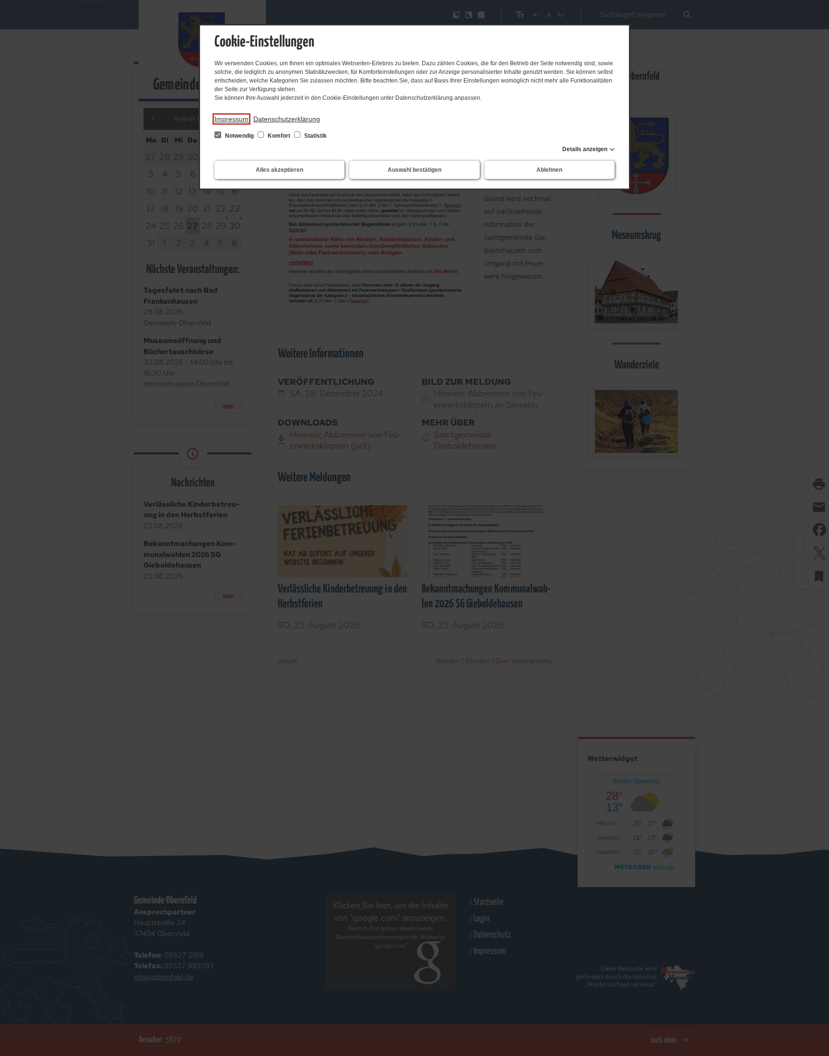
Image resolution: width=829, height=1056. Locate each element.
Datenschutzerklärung (286, 119)
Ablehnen (549, 169)
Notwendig (239, 135)
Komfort (279, 135)
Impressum (231, 119)
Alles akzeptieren (279, 169)
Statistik (315, 135)
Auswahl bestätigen (414, 169)
